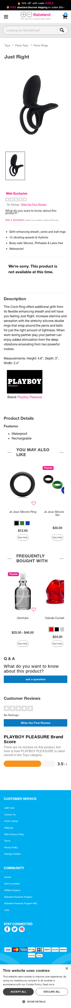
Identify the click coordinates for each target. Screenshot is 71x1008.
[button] (6, 17)
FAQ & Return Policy (14, 834)
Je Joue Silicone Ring (22, 512)
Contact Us (10, 814)
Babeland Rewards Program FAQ (20, 903)
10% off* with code (35, 3)
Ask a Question (14, 219)
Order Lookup (11, 821)
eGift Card (9, 808)
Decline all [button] (52, 991)
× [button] (66, 968)
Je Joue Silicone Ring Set (57, 513)
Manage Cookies (12, 854)
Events (7, 877)
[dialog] (35, 986)
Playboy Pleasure (30, 397)
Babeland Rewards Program (18, 897)
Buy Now (22, 537)
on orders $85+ (36, 7)
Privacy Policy (11, 847)
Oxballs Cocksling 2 (57, 618)
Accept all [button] (18, 991)
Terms (7, 840)
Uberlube (23, 618)
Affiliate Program (12, 890)
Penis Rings (41, 45)
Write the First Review (33, 204)
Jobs (6, 910)
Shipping (8, 827)
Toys (7, 45)
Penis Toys (21, 45)
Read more (48, 984)
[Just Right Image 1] (35, 105)
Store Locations (12, 883)
